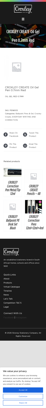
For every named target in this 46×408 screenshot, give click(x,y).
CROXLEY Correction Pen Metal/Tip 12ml (12, 188)
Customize (23, 396)
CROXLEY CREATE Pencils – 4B (33, 190)
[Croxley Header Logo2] (23, 6)
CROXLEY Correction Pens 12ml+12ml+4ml (34, 222)
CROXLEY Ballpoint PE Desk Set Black (12, 222)
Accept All (23, 390)
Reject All (23, 403)
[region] (23, 387)
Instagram (21, 317)
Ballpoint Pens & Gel (25, 113)
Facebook (9, 317)
